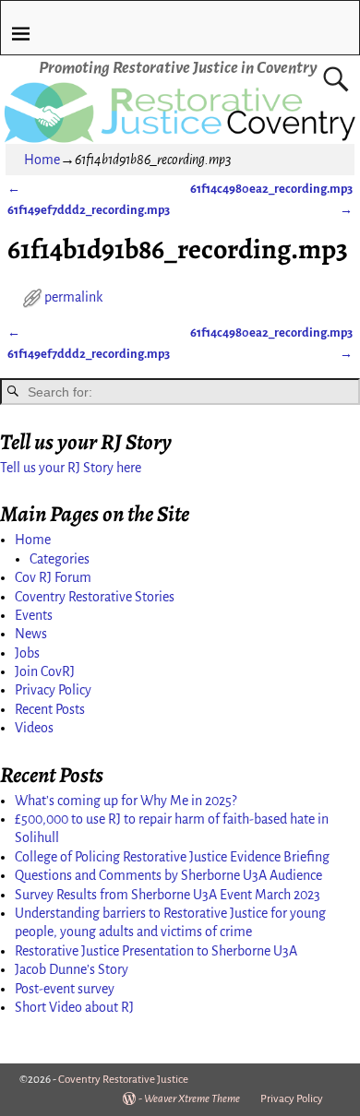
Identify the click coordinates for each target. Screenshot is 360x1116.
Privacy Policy (53, 690)
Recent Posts (50, 709)
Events (34, 615)
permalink (73, 297)
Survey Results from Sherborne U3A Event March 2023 (167, 894)
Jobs (27, 653)
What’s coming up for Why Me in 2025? (125, 800)
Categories (60, 559)
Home (42, 159)
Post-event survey (64, 988)
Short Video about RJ (74, 1007)
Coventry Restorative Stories (94, 596)
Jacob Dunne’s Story (71, 969)
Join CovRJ (45, 671)
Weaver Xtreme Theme (192, 1099)
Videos (34, 727)
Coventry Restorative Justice (123, 1080)
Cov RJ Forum (53, 577)
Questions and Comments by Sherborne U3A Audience (168, 875)
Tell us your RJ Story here (70, 467)
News (31, 633)
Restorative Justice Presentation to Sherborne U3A (156, 951)
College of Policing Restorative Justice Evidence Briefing (172, 856)
